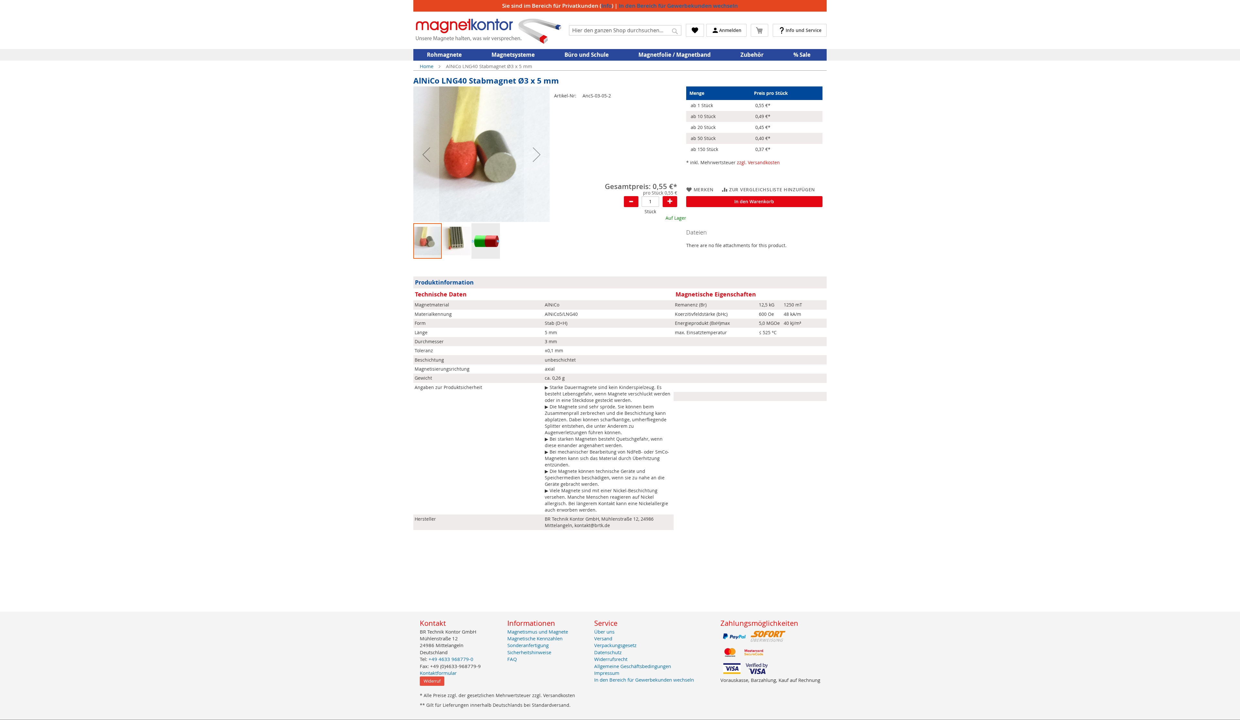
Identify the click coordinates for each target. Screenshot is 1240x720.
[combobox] (625, 30)
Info (606, 5)
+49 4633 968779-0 (451, 659)
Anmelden (730, 30)
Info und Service (804, 30)
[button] (426, 154)
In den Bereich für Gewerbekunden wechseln (678, 5)
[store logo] (488, 30)
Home (426, 66)
